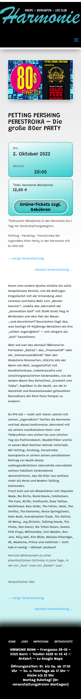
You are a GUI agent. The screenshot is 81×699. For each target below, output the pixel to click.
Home (12, 641)
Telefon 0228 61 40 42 (49, 654)
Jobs (24, 641)
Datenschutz (63, 641)
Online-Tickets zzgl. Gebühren (40, 207)
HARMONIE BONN (23, 650)
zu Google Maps (50, 659)
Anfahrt (25, 659)
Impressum (40, 641)
